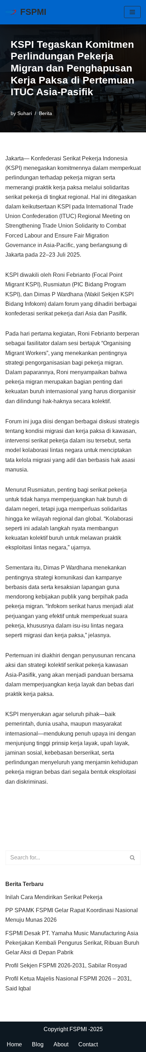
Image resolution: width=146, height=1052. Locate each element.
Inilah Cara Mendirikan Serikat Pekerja (53, 897)
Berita (45, 113)
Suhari (24, 113)
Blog (38, 1044)
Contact (88, 1044)
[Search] (133, 857)
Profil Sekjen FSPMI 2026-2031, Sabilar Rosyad (66, 965)
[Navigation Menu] (132, 12)
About (61, 1044)
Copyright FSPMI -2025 (73, 1029)
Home (14, 1044)
